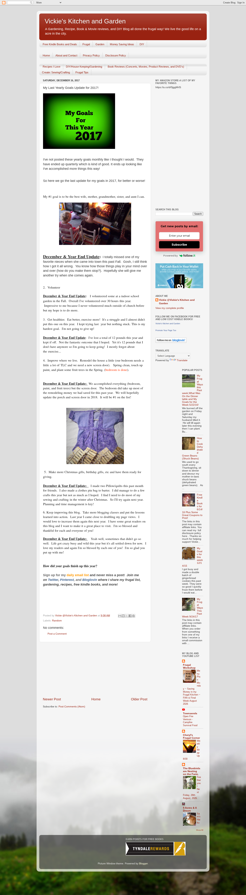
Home (46, 55)
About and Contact (66, 55)
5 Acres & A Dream (190, 809)
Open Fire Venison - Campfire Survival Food (190, 721)
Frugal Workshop (189, 666)
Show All (199, 830)
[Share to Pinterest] (133, 616)
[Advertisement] (95, 669)
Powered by (170, 255)
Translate (182, 360)
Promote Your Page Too (165, 330)
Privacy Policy (91, 55)
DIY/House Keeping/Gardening (84, 66)
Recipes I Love (51, 66)
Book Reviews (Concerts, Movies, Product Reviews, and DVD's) (146, 66)
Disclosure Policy (115, 55)
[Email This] (120, 616)
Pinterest (67, 580)
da (68, 575)
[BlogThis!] (123, 616)
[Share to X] (126, 616)
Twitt (51, 580)
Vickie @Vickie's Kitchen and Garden (177, 302)
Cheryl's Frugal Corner (191, 736)
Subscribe (179, 244)
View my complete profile (169, 308)
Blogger (143, 863)
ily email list (80, 575)
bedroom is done (116, 369)
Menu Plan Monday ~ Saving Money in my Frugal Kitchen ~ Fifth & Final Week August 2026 (192, 687)
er (56, 580)
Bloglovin (90, 580)
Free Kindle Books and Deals (60, 44)
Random (57, 620)
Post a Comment (57, 633)
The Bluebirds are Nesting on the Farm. (191, 771)
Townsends (190, 713)
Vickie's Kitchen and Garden (85, 21)
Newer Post (52, 699)
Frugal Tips (81, 72)
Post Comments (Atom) (72, 706)
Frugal (86, 44)
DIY (142, 44)
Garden (99, 44)
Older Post (139, 699)
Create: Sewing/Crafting (56, 72)
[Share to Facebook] (130, 616)
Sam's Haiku (198, 818)
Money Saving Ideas (122, 44)
